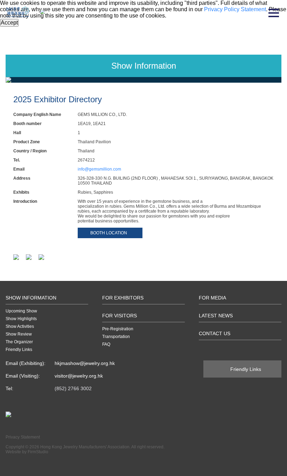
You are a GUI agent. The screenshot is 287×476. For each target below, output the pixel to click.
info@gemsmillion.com (99, 169)
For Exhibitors (123, 298)
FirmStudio (38, 451)
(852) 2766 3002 (73, 388)
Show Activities (20, 326)
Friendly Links (19, 349)
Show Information (31, 298)
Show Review (19, 334)
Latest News (216, 315)
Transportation (116, 336)
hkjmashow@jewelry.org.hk (85, 363)
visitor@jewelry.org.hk (79, 376)
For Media (212, 298)
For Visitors (119, 315)
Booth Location (108, 232)
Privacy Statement (23, 437)
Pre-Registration (117, 328)
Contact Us (214, 333)
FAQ (106, 344)
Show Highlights (21, 318)
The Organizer (19, 341)
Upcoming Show (21, 311)
